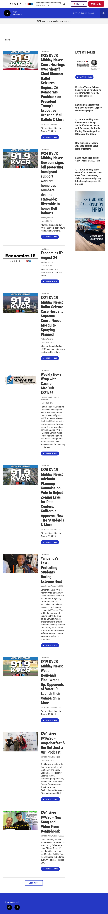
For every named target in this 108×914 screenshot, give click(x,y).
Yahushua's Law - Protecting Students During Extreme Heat (51, 570)
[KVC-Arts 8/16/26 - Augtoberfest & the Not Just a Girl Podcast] (20, 741)
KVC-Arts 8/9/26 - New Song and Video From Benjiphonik (51, 822)
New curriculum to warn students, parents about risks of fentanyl (86, 146)
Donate (97, 4)
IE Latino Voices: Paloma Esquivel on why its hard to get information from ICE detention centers (88, 91)
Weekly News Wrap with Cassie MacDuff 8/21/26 (51, 383)
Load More (34, 883)
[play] (7, 13)
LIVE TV (80, 4)
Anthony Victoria (47, 218)
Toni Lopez (45, 124)
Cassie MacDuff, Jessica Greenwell (50, 398)
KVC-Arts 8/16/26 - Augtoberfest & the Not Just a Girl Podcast (53, 743)
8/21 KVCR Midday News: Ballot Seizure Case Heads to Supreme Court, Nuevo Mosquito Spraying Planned (52, 316)
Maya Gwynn (45, 586)
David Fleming (46, 836)
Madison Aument (47, 262)
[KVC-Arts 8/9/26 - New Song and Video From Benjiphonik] (20, 820)
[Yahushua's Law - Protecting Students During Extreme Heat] (20, 563)
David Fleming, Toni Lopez (50, 757)
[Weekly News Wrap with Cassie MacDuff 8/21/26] (20, 379)
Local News (45, 51)
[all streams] (104, 13)
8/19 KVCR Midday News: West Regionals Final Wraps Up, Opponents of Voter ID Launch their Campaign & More (52, 682)
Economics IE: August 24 (52, 255)
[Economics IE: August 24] (20, 258)
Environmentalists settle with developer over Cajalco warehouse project (88, 107)
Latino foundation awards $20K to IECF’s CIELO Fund (87, 159)
